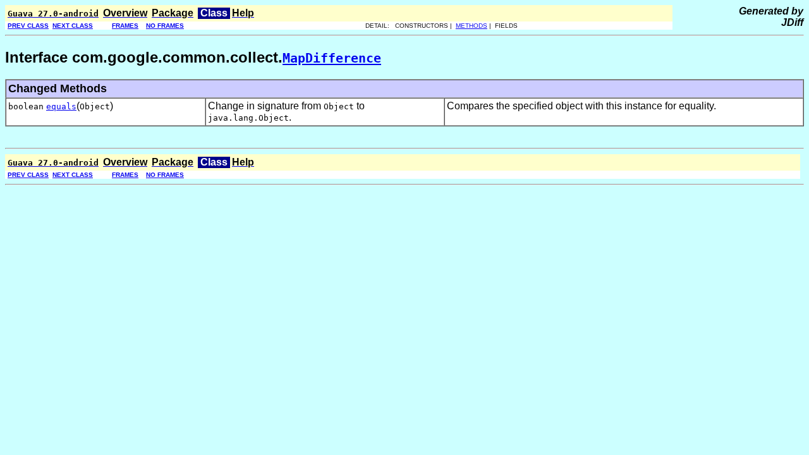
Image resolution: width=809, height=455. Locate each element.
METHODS (471, 25)
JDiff (792, 22)
